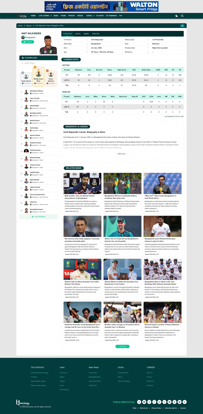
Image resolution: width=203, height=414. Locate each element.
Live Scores (63, 373)
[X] (154, 402)
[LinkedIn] (174, 402)
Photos (71, 16)
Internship (150, 385)
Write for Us (150, 381)
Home (33, 16)
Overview (67, 34)
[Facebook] (139, 402)
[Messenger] (169, 402)
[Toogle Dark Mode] (177, 15)
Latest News (93, 373)
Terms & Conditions (124, 381)
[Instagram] (149, 402)
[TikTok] (159, 402)
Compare (28, 42)
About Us (150, 373)
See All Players (40, 216)
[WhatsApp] (164, 402)
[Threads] (185, 402)
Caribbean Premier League (39, 373)
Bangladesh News (95, 377)
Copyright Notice (123, 373)
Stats (77, 34)
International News (95, 381)
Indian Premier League (38, 381)
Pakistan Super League (38, 385)
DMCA (120, 377)
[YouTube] (144, 402)
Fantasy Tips (93, 385)
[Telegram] (180, 402)
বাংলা (120, 16)
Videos (80, 16)
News (56, 16)
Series (62, 385)
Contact (149, 377)
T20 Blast (34, 377)
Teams (63, 16)
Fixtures (62, 381)
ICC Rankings (111, 16)
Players (100, 16)
